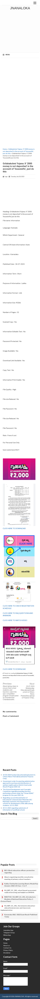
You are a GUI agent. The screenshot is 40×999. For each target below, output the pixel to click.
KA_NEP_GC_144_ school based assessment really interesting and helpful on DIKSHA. (20, 891)
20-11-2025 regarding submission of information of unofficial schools (15, 809)
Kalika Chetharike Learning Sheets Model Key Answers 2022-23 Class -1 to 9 (21, 885)
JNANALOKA (20, 8)
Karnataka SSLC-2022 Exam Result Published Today (20, 916)
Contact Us (7, 948)
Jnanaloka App (8, 930)
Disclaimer (6, 953)
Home (5, 149)
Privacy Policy (8, 950)
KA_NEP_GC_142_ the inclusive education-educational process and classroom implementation (18, 908)
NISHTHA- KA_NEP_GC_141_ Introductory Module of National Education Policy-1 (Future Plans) (18, 899)
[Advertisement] (20, 32)
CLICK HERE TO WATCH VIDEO (15, 620)
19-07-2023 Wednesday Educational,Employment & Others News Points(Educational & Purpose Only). (27, 692)
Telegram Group (9, 933)
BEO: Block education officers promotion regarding (19, 871)
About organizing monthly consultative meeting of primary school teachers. (18, 878)
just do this (7, 153)
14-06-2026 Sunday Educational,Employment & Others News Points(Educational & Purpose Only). (19, 777)
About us (6, 945)
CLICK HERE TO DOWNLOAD (14, 528)
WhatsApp (7, 935)
